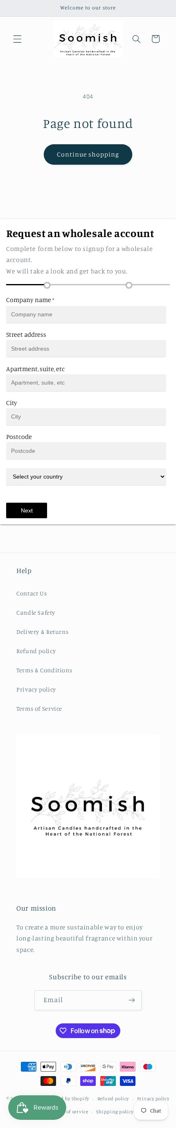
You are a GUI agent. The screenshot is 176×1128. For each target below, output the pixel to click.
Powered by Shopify (67, 1098)
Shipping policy (114, 1112)
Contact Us (31, 593)
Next (27, 510)
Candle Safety (35, 612)
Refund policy (36, 650)
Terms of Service (39, 708)
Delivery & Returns (42, 631)
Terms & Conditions (44, 670)
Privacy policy (36, 689)
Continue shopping (88, 154)
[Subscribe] (131, 1000)
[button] (17, 38)
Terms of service (69, 1112)
